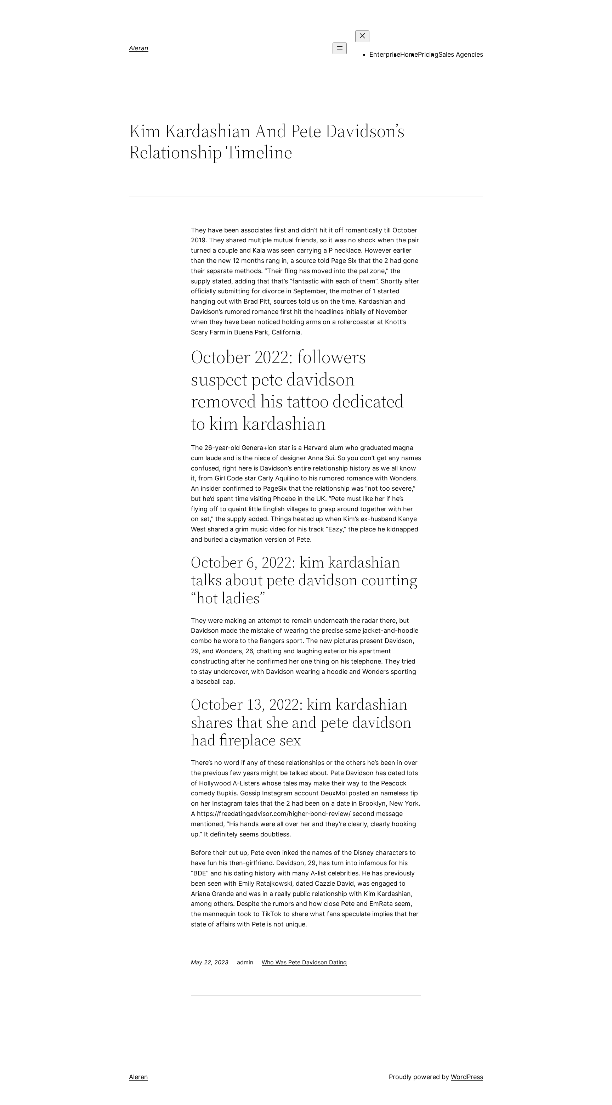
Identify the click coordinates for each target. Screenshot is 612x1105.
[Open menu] (340, 48)
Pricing (428, 54)
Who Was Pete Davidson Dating (304, 962)
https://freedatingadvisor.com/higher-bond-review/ (274, 813)
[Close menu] (362, 36)
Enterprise (384, 54)
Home (409, 54)
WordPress (467, 1077)
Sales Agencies (460, 54)
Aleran (138, 48)
